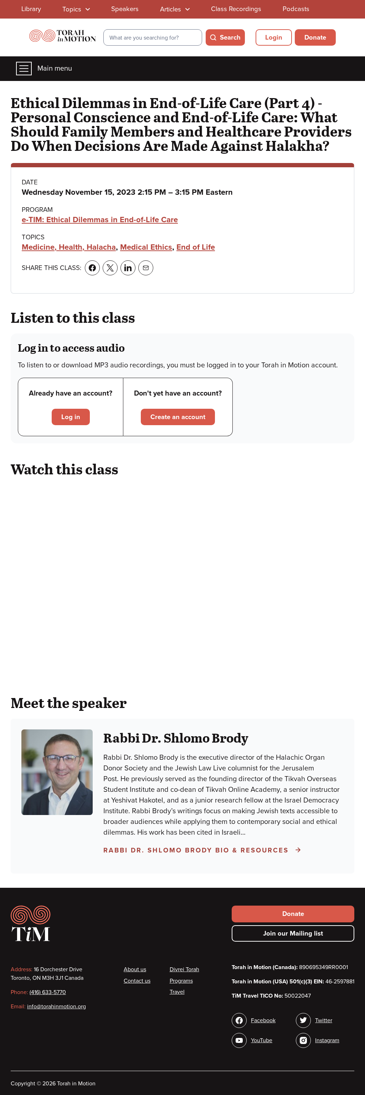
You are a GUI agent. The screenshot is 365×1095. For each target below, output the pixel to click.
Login (273, 37)
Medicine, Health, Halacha (69, 247)
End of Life (195, 247)
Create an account (177, 417)
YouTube (261, 1040)
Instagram (327, 1040)
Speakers (125, 9)
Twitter (323, 1020)
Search (230, 37)
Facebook (263, 1020)
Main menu (54, 68)
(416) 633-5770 (48, 992)
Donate (315, 37)
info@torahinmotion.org (56, 1006)
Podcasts (296, 9)
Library (31, 9)
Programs (181, 980)
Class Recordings (236, 9)
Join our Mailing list (293, 933)
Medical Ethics (146, 247)
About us (135, 969)
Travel (177, 991)
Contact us (137, 980)
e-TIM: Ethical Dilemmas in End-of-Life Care (100, 219)
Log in (70, 417)
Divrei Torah (184, 969)
